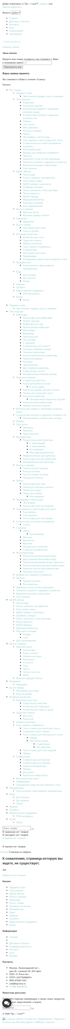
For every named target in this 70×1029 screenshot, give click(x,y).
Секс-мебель (29, 512)
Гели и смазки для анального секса (41, 728)
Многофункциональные (42, 452)
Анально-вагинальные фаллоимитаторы (43, 565)
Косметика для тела (33, 237)
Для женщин (29, 274)
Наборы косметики (32, 243)
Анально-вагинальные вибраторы (40, 355)
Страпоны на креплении (35, 549)
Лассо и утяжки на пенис (36, 474)
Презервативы (23, 262)
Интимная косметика (26, 234)
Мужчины (28, 430)
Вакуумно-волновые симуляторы (40, 165)
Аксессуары (29, 174)
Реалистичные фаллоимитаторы (39, 555)
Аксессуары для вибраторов (37, 317)
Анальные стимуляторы (35, 775)
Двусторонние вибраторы (36, 367)
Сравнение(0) (16, 30)
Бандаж (27, 634)
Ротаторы (28, 361)
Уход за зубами (31, 230)
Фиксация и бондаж (33, 202)
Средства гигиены (32, 240)
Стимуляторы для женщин (36, 762)
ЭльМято (20, 287)
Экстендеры (29, 502)
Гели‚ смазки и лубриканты (37, 246)
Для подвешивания (33, 205)
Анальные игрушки (32, 105)
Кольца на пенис (31, 471)
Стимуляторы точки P (34, 371)
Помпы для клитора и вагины (38, 487)
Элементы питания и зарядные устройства (45, 162)
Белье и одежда (24, 209)
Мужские (27, 543)
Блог (11, 27)
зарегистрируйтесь (12, 6)
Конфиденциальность (20, 946)
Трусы (26, 668)
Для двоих (28, 772)
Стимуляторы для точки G (36, 345)
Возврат (13, 955)
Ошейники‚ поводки (33, 187)
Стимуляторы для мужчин (36, 759)
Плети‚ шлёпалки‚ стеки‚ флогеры (40, 190)
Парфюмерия (30, 256)
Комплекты (28, 659)
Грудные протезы (32, 580)
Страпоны (28, 146)
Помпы (26, 133)
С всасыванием (38, 446)
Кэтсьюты (28, 662)
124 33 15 (11, 41)
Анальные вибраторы (34, 396)
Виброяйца (28, 333)
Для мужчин (29, 277)
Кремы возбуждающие (34, 765)
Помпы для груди (32, 490)
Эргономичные (30, 364)
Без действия (43, 747)
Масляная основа (39, 740)
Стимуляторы (30, 249)
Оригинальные (30, 336)
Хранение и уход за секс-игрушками (41, 158)
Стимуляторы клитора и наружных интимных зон (40, 116)
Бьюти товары (23, 224)
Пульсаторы (29, 339)
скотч (26, 637)
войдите (44, 3)
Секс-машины (30, 168)
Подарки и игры (24, 93)
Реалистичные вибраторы (36, 327)
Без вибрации (37, 449)
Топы (25, 665)
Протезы (27, 155)
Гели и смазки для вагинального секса (43, 734)
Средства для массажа (35, 703)
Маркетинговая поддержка (29, 290)
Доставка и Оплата (19, 21)
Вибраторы (28, 102)
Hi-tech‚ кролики (31, 320)
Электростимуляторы (34, 352)
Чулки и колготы (31, 671)
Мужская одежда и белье (36, 215)
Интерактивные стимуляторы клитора (42, 418)
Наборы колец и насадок (35, 468)
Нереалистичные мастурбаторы (39, 455)
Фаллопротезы (30, 584)
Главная (13, 18)
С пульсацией (37, 386)
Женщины (28, 427)
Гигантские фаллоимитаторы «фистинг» (43, 562)
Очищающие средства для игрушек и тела (45, 259)
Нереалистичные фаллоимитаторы (41, 568)
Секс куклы (29, 124)
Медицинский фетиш (33, 199)
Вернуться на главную (14, 875)
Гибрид (33, 737)
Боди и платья (30, 653)
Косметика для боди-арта (36, 706)
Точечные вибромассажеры (37, 349)
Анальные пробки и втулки (36, 383)
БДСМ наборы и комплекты (37, 184)
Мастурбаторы (30, 127)
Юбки (26, 674)
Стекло (26, 524)
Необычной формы (32, 358)
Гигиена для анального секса (38, 393)
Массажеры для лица (34, 227)
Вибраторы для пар (33, 323)
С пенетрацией (37, 443)
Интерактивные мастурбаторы (38, 461)
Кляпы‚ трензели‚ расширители (39, 177)
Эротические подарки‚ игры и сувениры (43, 96)
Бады (19, 271)
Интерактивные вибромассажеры (40, 374)
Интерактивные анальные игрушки (47, 399)
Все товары (15, 90)
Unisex (26, 281)
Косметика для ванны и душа (38, 709)
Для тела (27, 715)
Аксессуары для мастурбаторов (39, 458)
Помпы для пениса (32, 493)
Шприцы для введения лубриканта (41, 152)
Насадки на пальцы (33, 477)
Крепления (28, 540)
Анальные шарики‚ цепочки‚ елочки (41, 389)
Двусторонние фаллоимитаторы (39, 559)
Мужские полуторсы (33, 571)
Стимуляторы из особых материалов (42, 143)
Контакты (14, 24)
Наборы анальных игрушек (36, 405)
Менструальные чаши (34, 252)
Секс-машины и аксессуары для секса (43, 140)
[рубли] (16, 12)
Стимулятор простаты (34, 380)
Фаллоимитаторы (32, 149)
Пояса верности (31, 193)
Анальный (28, 718)
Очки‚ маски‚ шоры (32, 180)
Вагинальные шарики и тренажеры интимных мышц (40, 110)
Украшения (21, 218)
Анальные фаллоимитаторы (37, 402)
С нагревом (29, 342)
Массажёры (29, 330)
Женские (27, 537)
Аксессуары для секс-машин (38, 518)
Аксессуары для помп (34, 483)
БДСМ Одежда (30, 196)
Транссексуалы (31, 433)
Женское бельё (31, 212)
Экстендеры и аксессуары (36, 136)
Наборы (27, 121)
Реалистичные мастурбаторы (38, 439)
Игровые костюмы (32, 656)
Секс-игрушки (23, 99)
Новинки (20, 284)
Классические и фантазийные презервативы (38, 267)
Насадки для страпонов (35, 546)
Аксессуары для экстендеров (38, 505)
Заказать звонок (11, 46)
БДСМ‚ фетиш (23, 171)
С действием (43, 744)
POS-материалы (31, 293)
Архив (19, 296)
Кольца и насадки (32, 130)
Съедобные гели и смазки (36, 731)
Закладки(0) (15, 33)
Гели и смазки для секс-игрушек (39, 750)
